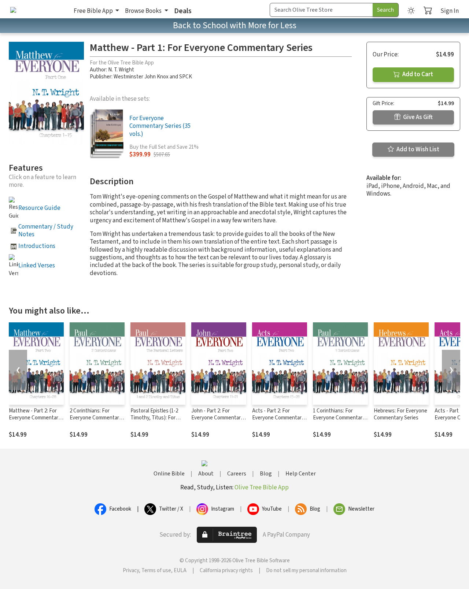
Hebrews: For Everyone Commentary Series (400, 414)
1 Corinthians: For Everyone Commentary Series (339, 418)
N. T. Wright (121, 70)
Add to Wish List (417, 149)
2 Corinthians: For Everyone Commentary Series (96, 418)
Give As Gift (417, 117)
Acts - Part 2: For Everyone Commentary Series (278, 418)
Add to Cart (417, 74)
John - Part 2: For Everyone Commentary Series (217, 418)
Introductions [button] (36, 246)
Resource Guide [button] (39, 208)
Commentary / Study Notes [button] (45, 230)
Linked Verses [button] (36, 265)
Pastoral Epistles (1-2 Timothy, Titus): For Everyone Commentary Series (156, 421)
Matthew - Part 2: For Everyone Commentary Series (35, 418)
